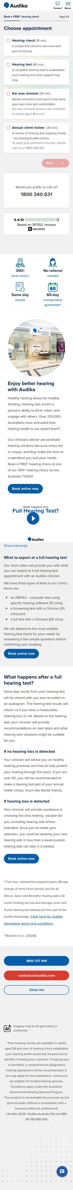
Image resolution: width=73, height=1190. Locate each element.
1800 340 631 (36, 194)
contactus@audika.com (36, 975)
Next (49, 163)
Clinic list (36, 989)
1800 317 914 (36, 960)
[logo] (15, 5)
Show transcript (15, 545)
